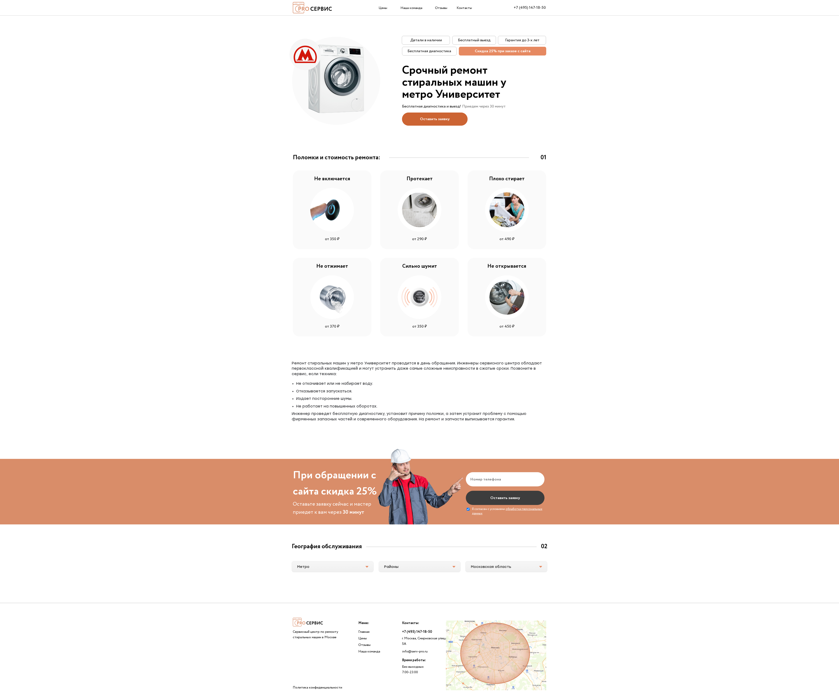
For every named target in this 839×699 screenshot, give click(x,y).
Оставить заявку (505, 498)
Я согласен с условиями (507, 511)
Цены (383, 7)
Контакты (464, 7)
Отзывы (441, 7)
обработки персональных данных (507, 511)
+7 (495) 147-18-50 (530, 7)
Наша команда (411, 7)
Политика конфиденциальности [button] (317, 687)
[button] (435, 119)
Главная (363, 631)
